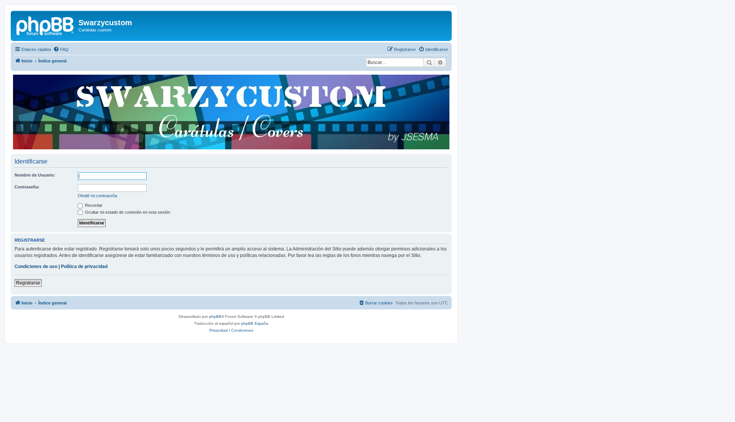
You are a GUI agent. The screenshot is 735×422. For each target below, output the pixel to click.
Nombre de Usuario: (35, 175)
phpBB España (254, 323)
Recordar (93, 205)
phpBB (215, 316)
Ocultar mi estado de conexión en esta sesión (127, 212)
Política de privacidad (84, 266)
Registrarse (28, 283)
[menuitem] (61, 49)
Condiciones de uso (36, 266)
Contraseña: (27, 187)
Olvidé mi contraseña (97, 195)
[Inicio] (45, 25)
